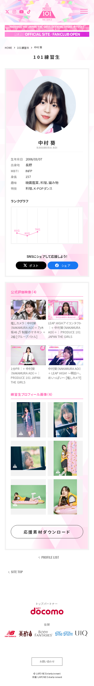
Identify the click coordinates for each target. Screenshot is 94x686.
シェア (66, 265)
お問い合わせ (47, 661)
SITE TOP (17, 572)
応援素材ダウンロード (47, 532)
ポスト (34, 265)
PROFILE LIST (50, 557)
